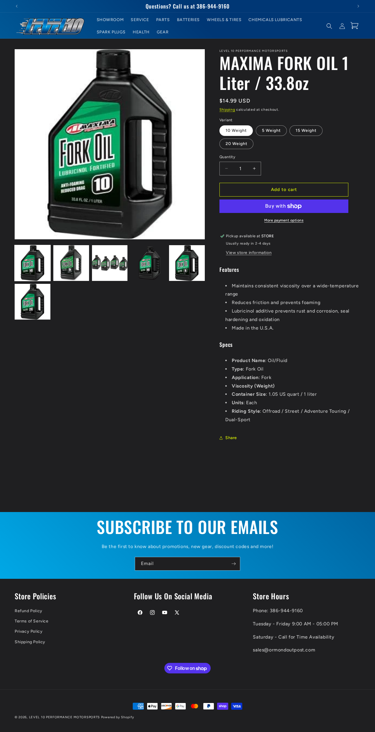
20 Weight (236, 143)
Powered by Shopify (117, 717)
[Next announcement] (358, 6)
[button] (329, 26)
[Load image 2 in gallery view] (71, 263)
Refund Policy (28, 610)
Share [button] (231, 437)
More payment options (284, 220)
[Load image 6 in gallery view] (32, 302)
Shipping (227, 110)
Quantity (227, 157)
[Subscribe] (233, 564)
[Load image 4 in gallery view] (148, 263)
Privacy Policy (28, 631)
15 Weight (306, 130)
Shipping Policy (30, 641)
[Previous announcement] (16, 6)
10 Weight (236, 130)
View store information (249, 252)
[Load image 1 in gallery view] (32, 263)
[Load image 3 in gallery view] (110, 263)
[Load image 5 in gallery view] (187, 263)
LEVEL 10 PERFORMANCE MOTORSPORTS (64, 717)
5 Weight (271, 130)
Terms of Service (32, 620)
